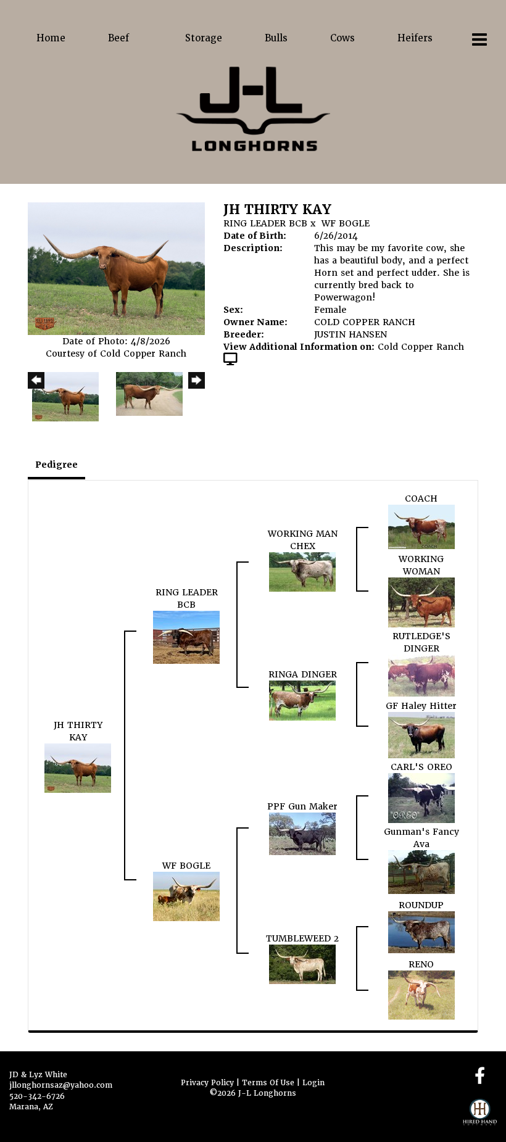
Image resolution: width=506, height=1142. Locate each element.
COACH (421, 498)
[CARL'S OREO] (421, 797)
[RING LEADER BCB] (186, 636)
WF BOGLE (345, 223)
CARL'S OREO (421, 766)
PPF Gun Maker (302, 806)
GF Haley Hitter (421, 705)
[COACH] (421, 526)
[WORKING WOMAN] (421, 602)
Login (313, 1083)
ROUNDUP (421, 905)
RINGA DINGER (302, 674)
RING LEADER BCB (265, 223)
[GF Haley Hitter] (421, 734)
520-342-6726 (37, 1096)
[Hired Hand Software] (480, 1117)
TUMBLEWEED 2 (302, 938)
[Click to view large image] (116, 268)
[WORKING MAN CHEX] (302, 571)
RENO (421, 964)
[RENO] (421, 994)
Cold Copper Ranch (421, 346)
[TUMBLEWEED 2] (302, 963)
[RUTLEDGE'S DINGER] (421, 675)
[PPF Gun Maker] (302, 832)
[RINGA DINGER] (302, 699)
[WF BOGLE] (186, 895)
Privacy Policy (207, 1083)
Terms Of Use (268, 1083)
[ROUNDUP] (421, 931)
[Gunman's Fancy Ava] (421, 871)
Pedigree (56, 464)
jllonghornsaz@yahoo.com (60, 1085)
